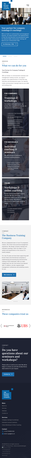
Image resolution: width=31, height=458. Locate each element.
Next (30, 326)
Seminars (4, 410)
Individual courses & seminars (9, 422)
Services (4, 408)
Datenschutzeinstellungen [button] (20, 445)
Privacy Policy (9, 445)
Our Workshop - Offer (8, 45)
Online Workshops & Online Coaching (11, 425)
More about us (8, 274)
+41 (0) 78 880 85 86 (9, 431)
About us (4, 405)
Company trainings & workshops (10, 420)
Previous (1, 326)
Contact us (7, 374)
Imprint (3, 445)
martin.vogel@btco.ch (9, 433)
